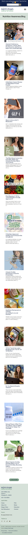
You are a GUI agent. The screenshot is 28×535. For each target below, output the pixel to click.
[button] (14, 480)
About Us (3, 505)
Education (16, 507)
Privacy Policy (4, 530)
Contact (16, 509)
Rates (15, 505)
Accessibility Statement (7, 532)
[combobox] (13, 5)
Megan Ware (4, 507)
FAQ (15, 503)
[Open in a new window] (1, 521)
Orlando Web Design (8, 528)
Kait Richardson (5, 509)
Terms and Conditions (13, 530)
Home (2, 503)
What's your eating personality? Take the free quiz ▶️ (14, 1)
